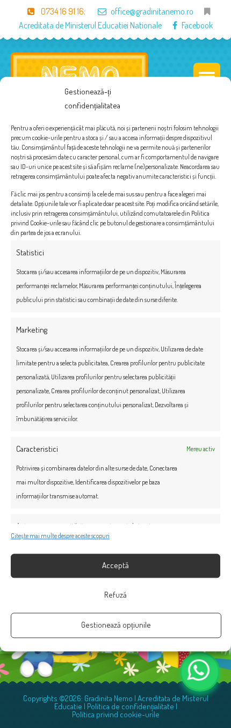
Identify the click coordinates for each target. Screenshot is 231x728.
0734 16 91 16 (61, 11)
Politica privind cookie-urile (116, 714)
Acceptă (115, 566)
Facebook (197, 25)
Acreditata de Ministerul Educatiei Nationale (90, 25)
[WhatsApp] (200, 672)
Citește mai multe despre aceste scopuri (60, 536)
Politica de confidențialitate (130, 706)
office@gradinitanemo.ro (152, 11)
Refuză (115, 595)
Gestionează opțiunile (116, 625)
